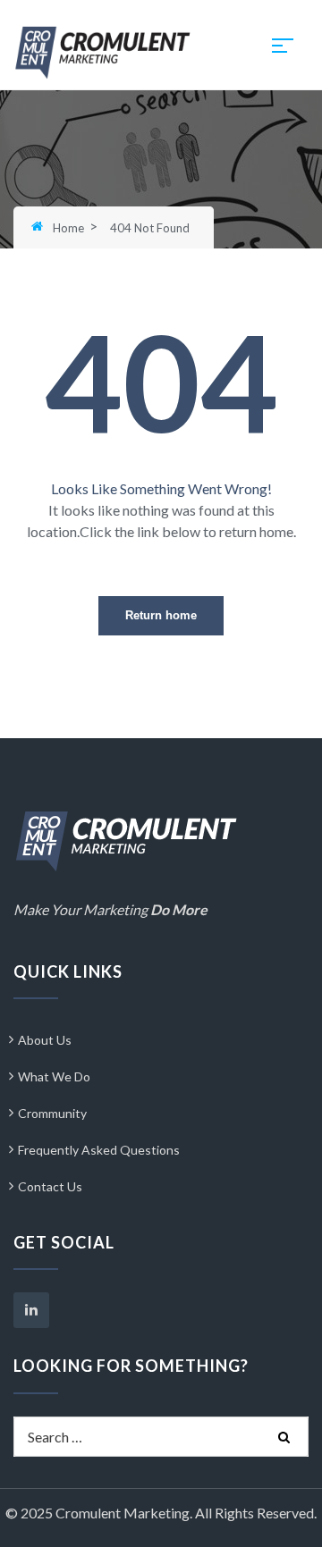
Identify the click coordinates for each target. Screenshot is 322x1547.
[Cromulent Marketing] (102, 50)
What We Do (54, 1076)
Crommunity (52, 1113)
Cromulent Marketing (122, 1512)
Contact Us (50, 1186)
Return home (161, 615)
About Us (45, 1039)
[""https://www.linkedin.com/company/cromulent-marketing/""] (31, 1310)
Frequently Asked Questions (99, 1149)
